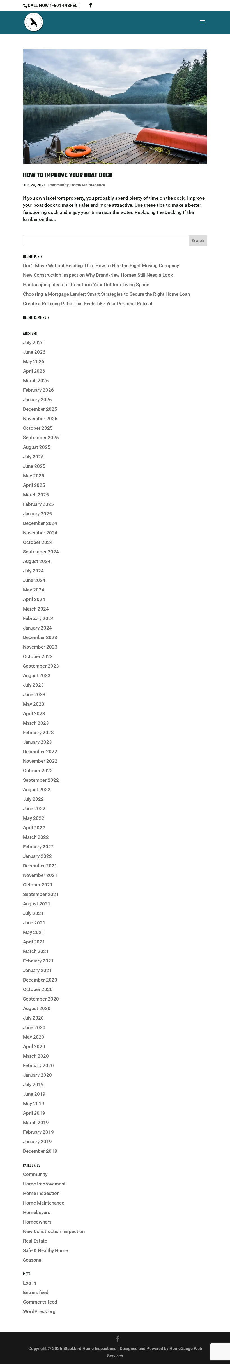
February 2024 (38, 618)
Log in (29, 1283)
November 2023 (40, 647)
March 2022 (36, 837)
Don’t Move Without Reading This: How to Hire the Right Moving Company (101, 265)
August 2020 (36, 1008)
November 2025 (40, 418)
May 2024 (33, 590)
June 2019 (34, 1094)
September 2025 (41, 437)
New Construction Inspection (54, 1231)
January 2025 (37, 514)
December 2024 (40, 523)
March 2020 (36, 1056)
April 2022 (34, 827)
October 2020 (38, 989)
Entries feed (36, 1292)
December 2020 (40, 980)
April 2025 (34, 485)
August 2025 (36, 447)
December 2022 (40, 751)
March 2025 (36, 494)
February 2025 (38, 504)
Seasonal (32, 1260)
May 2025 (33, 475)
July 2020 (33, 1018)
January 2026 (37, 399)
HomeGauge (181, 1348)
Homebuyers (36, 1212)
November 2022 (40, 761)
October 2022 (38, 770)
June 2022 (34, 808)
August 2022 (36, 789)
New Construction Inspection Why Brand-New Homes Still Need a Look (98, 275)
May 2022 (33, 818)
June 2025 (34, 466)
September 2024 (41, 552)
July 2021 (33, 913)
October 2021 (38, 885)
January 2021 (37, 970)
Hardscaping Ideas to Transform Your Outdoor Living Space (86, 284)
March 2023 (36, 723)
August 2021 (36, 904)
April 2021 (34, 942)
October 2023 (38, 656)
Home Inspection (41, 1193)
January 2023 (37, 742)
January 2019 (37, 1141)
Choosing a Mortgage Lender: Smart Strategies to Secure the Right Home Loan (106, 294)
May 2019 (33, 1103)
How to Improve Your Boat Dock (68, 175)
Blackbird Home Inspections (89, 1348)
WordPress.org (39, 1311)
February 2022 (38, 846)
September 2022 (41, 780)
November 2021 (40, 875)
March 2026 (36, 380)
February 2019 (38, 1132)
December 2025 (40, 409)
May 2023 (33, 704)
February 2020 (38, 1065)
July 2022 (33, 799)
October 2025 (38, 428)
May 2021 (33, 932)
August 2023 (36, 675)
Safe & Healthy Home (45, 1250)
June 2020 (34, 1027)
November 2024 (40, 533)
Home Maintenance (87, 185)
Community (58, 185)
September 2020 (41, 999)
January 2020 (37, 1075)
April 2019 (34, 1113)
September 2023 (41, 666)
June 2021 (34, 923)
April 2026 (34, 371)
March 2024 (36, 609)
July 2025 (33, 456)
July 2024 (33, 571)
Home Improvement (44, 1184)
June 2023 (34, 694)
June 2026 (34, 352)
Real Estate (35, 1241)
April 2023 (34, 713)
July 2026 (33, 342)
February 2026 (38, 390)
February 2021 (38, 961)
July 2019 (33, 1084)
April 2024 (34, 599)
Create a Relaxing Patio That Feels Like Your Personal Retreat (88, 303)
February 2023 (38, 732)
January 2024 (37, 628)
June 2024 (34, 580)
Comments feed (40, 1302)
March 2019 (36, 1122)
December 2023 (40, 637)
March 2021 (36, 951)
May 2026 (33, 361)
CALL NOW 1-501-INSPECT (54, 5)
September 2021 (41, 894)
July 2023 (33, 685)
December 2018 (40, 1151)
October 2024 (38, 542)
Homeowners (37, 1222)
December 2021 (40, 865)
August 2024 (36, 561)
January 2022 (37, 856)
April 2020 (34, 1046)
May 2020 (33, 1037)
